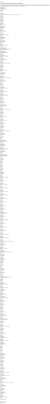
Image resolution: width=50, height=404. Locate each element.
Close (0, 403)
